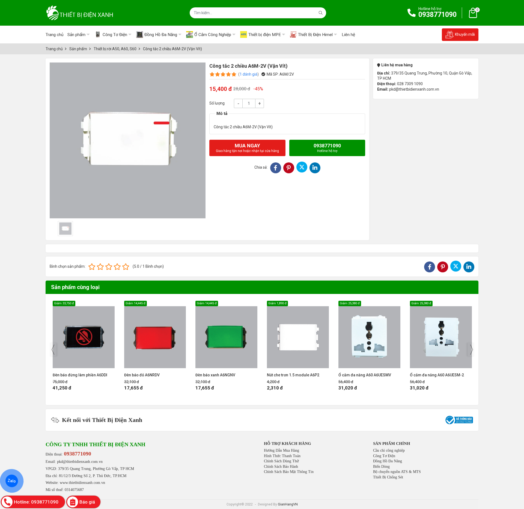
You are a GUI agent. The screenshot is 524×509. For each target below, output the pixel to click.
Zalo (12, 481)
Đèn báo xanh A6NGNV (215, 375)
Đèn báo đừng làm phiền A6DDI (80, 375)
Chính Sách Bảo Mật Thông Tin (289, 472)
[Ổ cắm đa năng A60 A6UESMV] (369, 334)
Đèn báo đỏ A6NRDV (142, 375)
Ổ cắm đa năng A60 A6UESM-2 (437, 375)
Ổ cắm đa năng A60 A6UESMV (364, 375)
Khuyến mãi (465, 34)
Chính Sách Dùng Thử (281, 461)
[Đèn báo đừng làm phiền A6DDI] (84, 334)
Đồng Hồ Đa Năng (387, 461)
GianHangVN (288, 504)
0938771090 (437, 15)
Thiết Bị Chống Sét (388, 477)
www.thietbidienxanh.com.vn (82, 483)
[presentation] (53, 350)
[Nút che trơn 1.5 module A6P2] (298, 334)
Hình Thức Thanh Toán (282, 456)
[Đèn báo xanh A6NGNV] (226, 334)
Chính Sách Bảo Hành (281, 467)
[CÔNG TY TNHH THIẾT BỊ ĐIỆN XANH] (80, 13)
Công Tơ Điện (384, 456)
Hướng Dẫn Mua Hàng (281, 450)
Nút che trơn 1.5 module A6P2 (293, 375)
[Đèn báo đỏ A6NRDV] (155, 334)
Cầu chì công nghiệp (389, 450)
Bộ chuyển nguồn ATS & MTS (397, 472)
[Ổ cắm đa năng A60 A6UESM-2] (441, 334)
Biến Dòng (381, 467)
